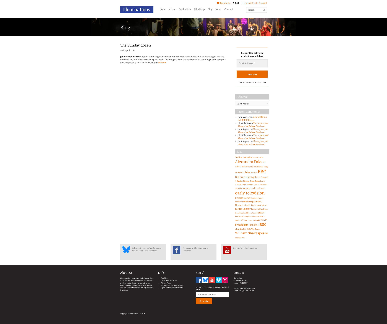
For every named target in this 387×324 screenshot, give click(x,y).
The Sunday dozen (135, 45)
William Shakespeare (251, 233)
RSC (263, 225)
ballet (254, 172)
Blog (210, 9)
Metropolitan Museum (250, 217)
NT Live (244, 220)
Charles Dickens (243, 181)
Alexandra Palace (250, 162)
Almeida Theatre (256, 167)
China (252, 181)
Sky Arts (247, 229)
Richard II (254, 225)
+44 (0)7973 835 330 (247, 288)
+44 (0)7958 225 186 (246, 291)
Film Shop (199, 9)
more (161, 62)
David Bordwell (248, 185)
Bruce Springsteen (250, 177)
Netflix (237, 220)
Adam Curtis (258, 158)
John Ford (248, 205)
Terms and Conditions (169, 280)
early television (250, 193)
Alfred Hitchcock (242, 167)
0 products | (229, 3)
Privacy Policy (166, 283)
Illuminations (246, 202)
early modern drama (255, 188)
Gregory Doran (242, 198)
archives (246, 172)
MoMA (262, 217)
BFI (237, 177)
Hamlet (253, 198)
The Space (255, 229)
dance (238, 184)
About (172, 9)
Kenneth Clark (257, 209)
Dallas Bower (260, 181)
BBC (262, 171)
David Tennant (260, 184)
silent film (239, 229)
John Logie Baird (259, 205)
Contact (228, 9)
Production (185, 9)
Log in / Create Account (255, 3)
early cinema (240, 188)
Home (162, 9)
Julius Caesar (243, 208)
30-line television (243, 157)
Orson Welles (253, 220)
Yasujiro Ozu (240, 238)
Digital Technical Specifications (172, 288)
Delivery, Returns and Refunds (172, 285)
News (218, 9)
